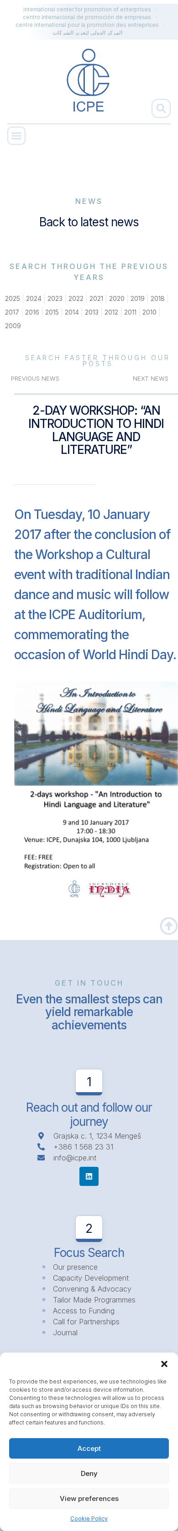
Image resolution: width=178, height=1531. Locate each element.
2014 (72, 312)
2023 (55, 298)
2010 (149, 312)
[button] (164, 1363)
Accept (89, 1448)
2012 (111, 312)
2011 (130, 312)
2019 (138, 298)
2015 (52, 312)
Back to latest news (89, 222)
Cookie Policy (89, 1518)
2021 (96, 298)
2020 (117, 298)
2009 (13, 326)
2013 (92, 312)
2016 (32, 312)
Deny (89, 1473)
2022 (76, 298)
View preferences (89, 1498)
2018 (158, 298)
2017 (12, 312)
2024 (34, 298)
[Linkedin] (89, 1176)
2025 (12, 298)
